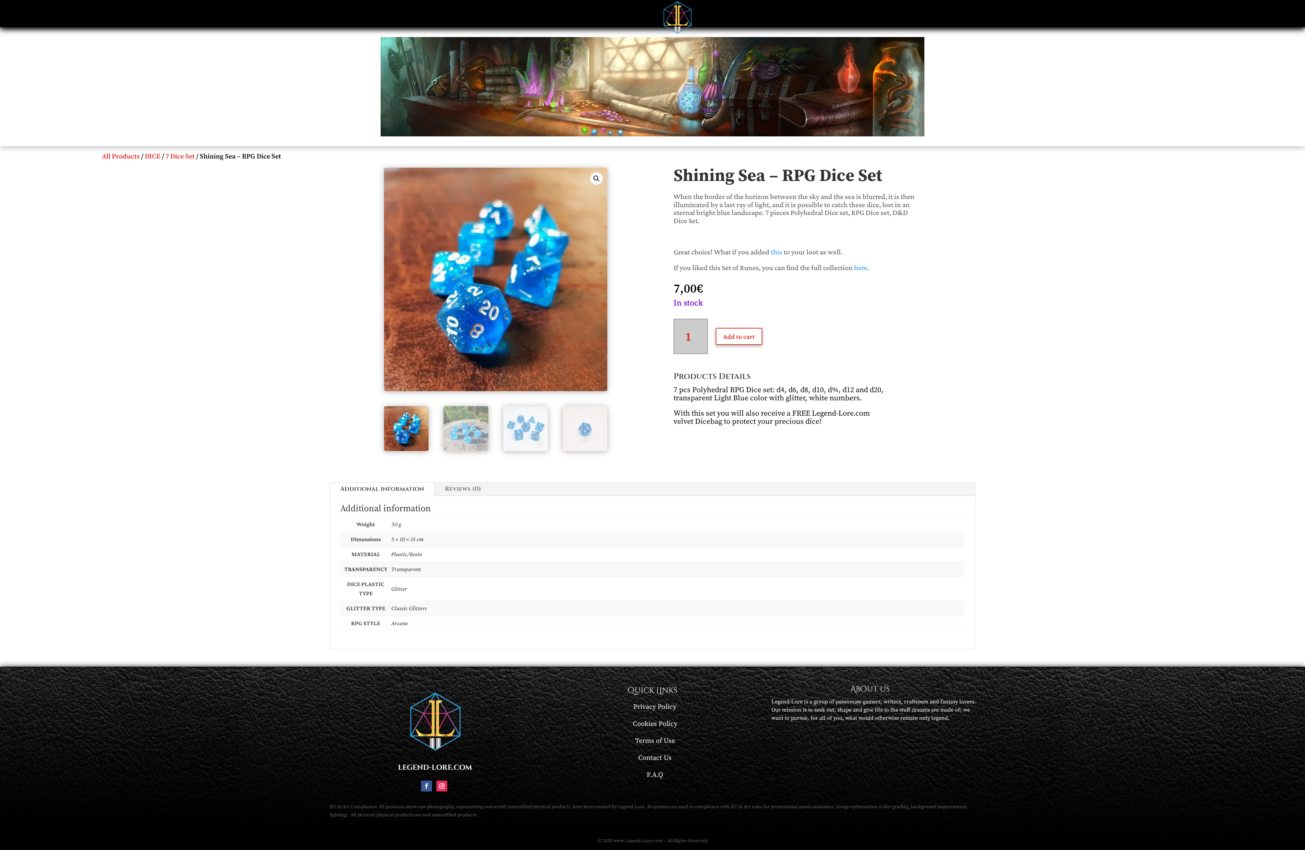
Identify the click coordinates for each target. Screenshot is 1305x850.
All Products (121, 156)
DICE (152, 156)
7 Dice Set (180, 156)
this (776, 252)
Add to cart (739, 336)
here (860, 267)
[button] (596, 178)
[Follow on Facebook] (426, 786)
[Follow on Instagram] (441, 786)
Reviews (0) (463, 489)
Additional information (382, 489)
